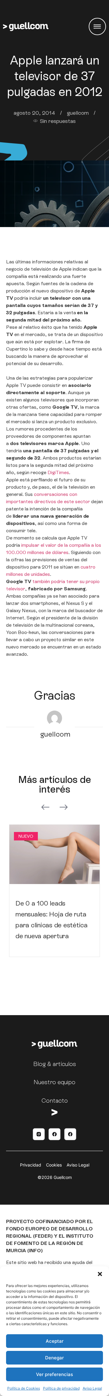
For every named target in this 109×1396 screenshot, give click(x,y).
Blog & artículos (54, 1064)
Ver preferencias (54, 1374)
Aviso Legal (92, 1388)
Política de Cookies (23, 1388)
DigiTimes (58, 472)
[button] (100, 1274)
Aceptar (55, 1341)
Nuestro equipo (54, 1082)
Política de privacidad (61, 1388)
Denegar (54, 1358)
